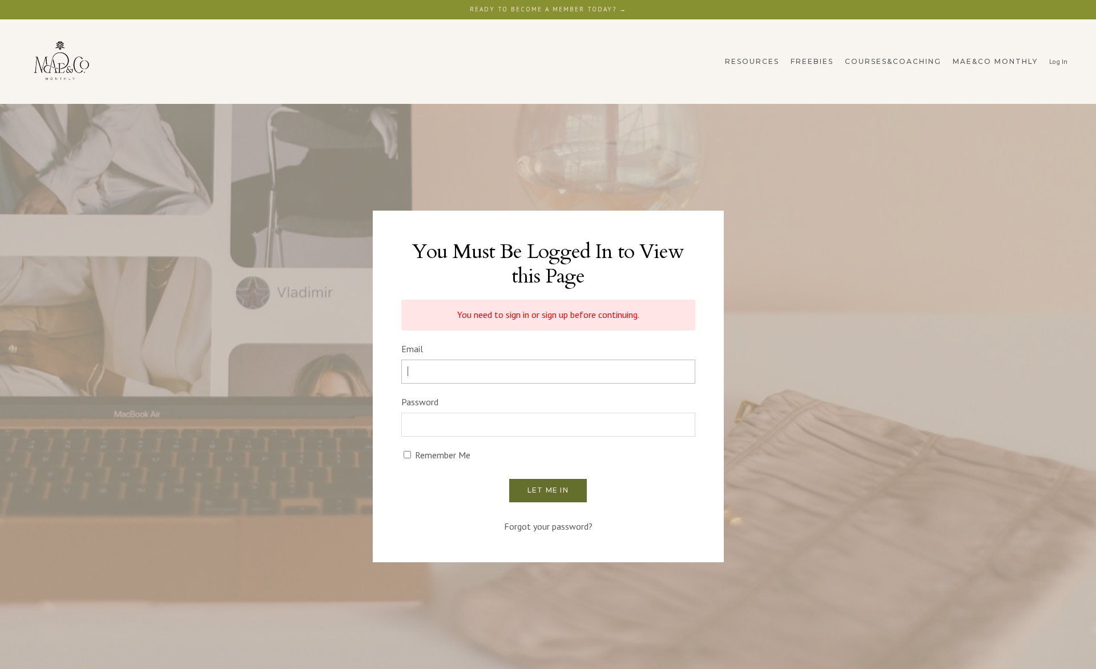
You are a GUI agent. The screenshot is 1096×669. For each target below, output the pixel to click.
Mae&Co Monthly (995, 61)
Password (419, 402)
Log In (1058, 61)
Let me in (548, 490)
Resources (752, 61)
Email (412, 348)
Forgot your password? (548, 526)
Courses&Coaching (893, 61)
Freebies (812, 61)
